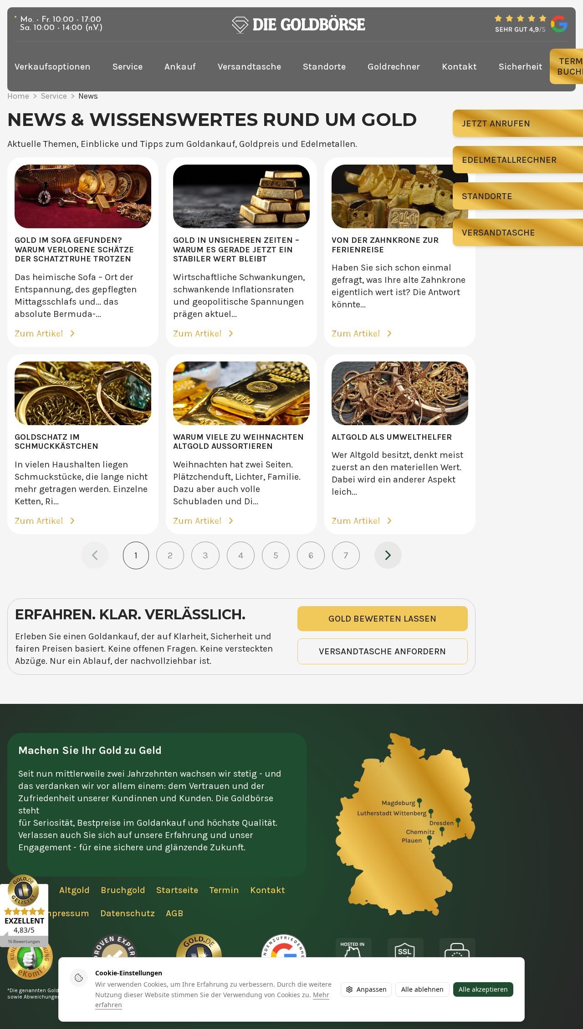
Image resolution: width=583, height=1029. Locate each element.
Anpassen (372, 989)
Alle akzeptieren (483, 989)
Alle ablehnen (422, 989)
